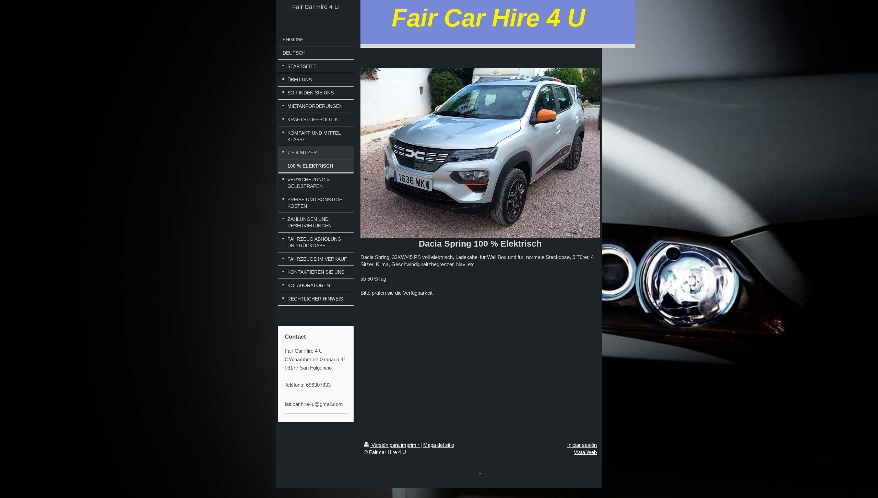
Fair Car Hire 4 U (315, 6)
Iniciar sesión (582, 445)
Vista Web (585, 452)
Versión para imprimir (395, 445)
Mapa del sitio (438, 445)
